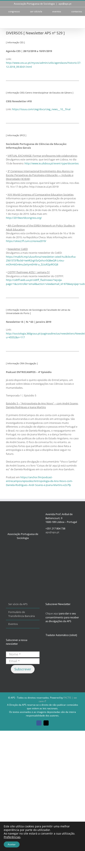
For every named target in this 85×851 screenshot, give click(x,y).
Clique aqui (52, 613)
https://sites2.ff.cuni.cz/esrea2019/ (26, 241)
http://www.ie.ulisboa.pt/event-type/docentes (52, 163)
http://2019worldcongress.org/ (24, 218)
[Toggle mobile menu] (77, 22)
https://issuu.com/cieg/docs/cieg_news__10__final (41, 109)
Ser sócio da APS (17, 604)
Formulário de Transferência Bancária (21, 614)
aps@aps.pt (65, 3)
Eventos (13, 624)
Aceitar (12, 844)
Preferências (12, 837)
